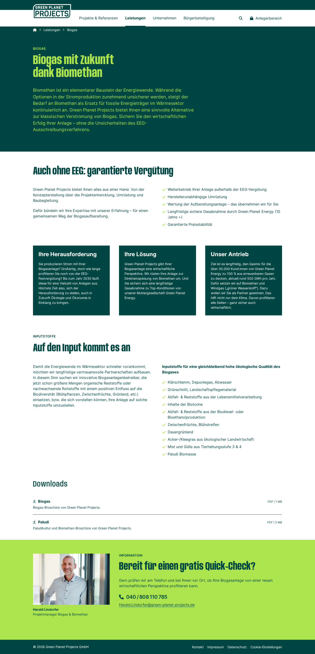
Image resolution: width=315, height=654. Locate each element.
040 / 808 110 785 (146, 597)
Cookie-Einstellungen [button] (266, 647)
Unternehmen (164, 18)
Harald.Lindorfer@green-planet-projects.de (157, 604)
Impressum (215, 647)
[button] (240, 18)
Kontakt (198, 647)
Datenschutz (237, 647)
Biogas (44, 501)
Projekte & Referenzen (98, 18)
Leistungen (135, 18)
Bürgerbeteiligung (199, 18)
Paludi (43, 522)
